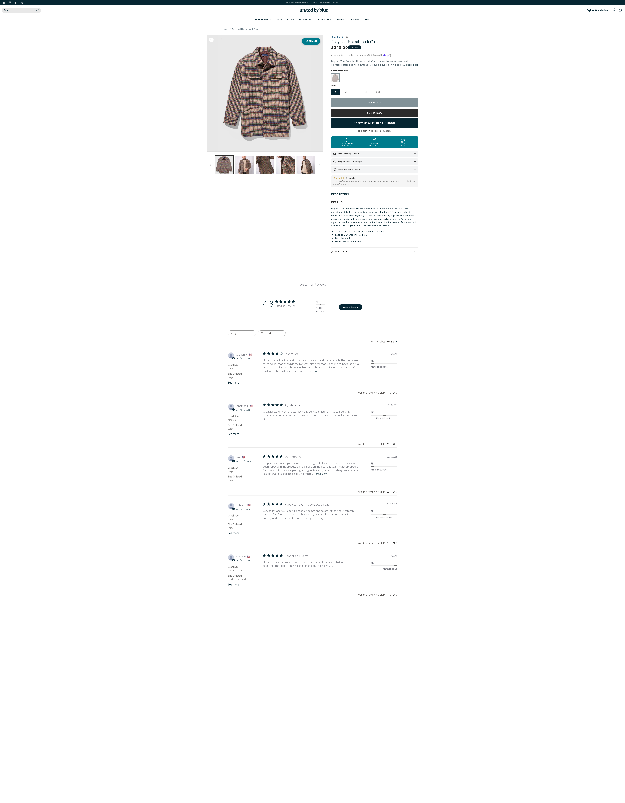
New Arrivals (263, 19)
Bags (279, 19)
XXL (378, 92)
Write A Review (350, 307)
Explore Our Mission (597, 10)
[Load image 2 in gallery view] (244, 165)
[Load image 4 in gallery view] (285, 165)
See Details (386, 131)
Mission (355, 19)
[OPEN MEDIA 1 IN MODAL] (265, 93)
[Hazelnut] (335, 78)
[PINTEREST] (22, 3)
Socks (290, 19)
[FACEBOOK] (4, 3)
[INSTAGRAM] (10, 3)
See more (233, 382)
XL (366, 92)
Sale (367, 19)
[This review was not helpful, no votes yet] (394, 392)
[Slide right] (319, 164)
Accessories (306, 19)
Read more (412, 64)
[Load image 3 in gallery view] (265, 165)
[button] (620, 10)
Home (226, 29)
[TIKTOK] (16, 3)
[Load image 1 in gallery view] (224, 165)
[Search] (37, 10)
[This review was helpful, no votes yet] (388, 392)
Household (325, 19)
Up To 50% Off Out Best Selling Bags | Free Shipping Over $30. (313, 3)
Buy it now (374, 113)
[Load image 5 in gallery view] (305, 165)
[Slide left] (210, 164)
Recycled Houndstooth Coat (245, 29)
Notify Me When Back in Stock (375, 123)
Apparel (341, 19)
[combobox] (21, 10)
